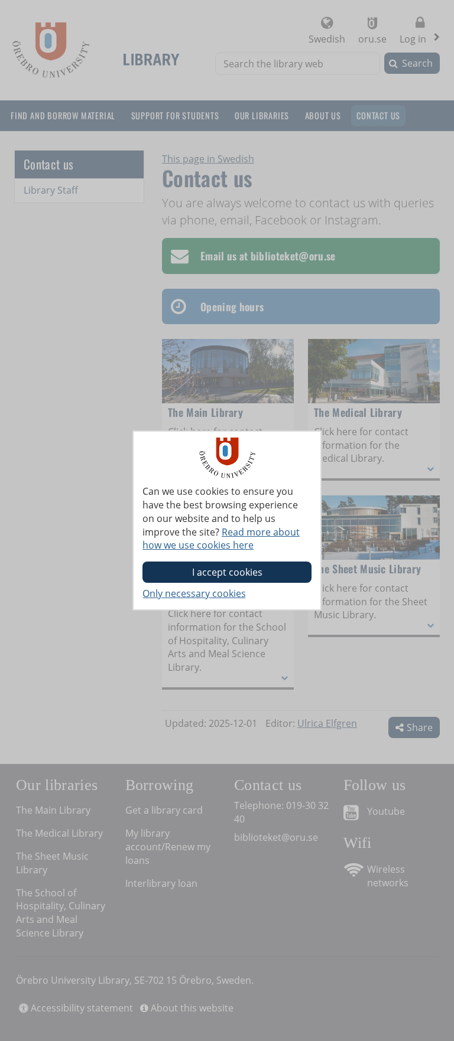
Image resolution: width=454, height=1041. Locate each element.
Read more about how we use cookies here (221, 539)
